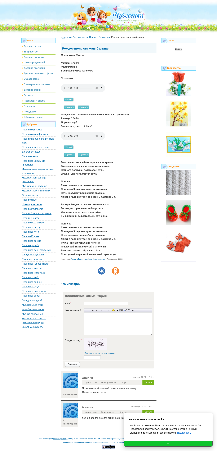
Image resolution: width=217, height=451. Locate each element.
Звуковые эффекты (32, 327)
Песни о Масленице (33, 222)
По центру (105, 310)
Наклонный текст (89, 310)
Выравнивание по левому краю (101, 310)
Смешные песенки (32, 259)
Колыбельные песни (33, 309)
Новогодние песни (32, 204)
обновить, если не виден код (99, 353)
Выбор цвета (117, 310)
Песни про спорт (31, 295)
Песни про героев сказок (35, 263)
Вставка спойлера (133, 310)
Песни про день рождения (36, 250)
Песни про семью (31, 241)
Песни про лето (30, 232)
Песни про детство (32, 268)
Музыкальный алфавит (34, 186)
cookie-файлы (59, 439)
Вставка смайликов (113, 310)
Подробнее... (184, 433)
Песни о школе (30, 156)
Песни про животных (33, 273)
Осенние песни (30, 195)
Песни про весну (31, 227)
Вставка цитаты (125, 310)
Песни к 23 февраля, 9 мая (37, 213)
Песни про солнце (32, 282)
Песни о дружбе (30, 245)
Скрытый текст (122, 310)
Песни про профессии (34, 291)
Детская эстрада (31, 151)
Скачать (68, 99)
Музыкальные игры (32, 305)
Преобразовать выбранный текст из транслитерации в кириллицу (129, 310)
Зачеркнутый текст (96, 310)
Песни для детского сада (35, 147)
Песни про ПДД (30, 286)
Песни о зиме (29, 200)
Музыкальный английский (36, 190)
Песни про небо (30, 277)
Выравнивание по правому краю (108, 310)
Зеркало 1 (69, 107)
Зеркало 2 (83, 107)
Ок (168, 444)
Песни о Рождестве (32, 209)
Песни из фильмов (32, 129)
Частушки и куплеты (33, 254)
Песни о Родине (30, 236)
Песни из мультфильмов (35, 134)
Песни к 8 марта (31, 218)
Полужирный (85, 310)
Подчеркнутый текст (93, 310)
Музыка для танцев (32, 314)
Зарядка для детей (32, 300)
